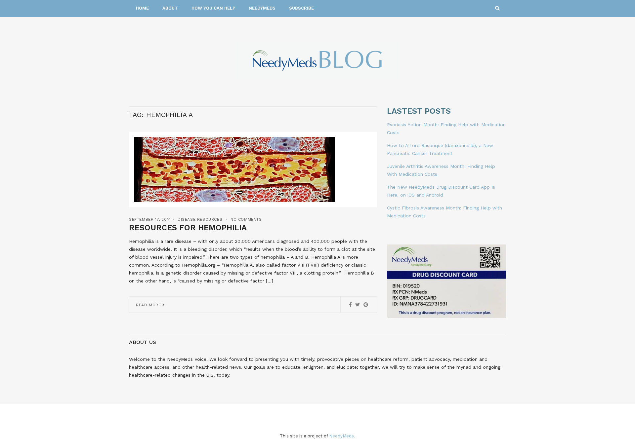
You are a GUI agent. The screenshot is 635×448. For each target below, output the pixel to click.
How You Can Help (213, 8)
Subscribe (301, 8)
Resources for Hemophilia (188, 227)
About (170, 8)
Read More (149, 305)
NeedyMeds (262, 8)
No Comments (246, 219)
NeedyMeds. (342, 435)
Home (142, 8)
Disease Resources (200, 219)
